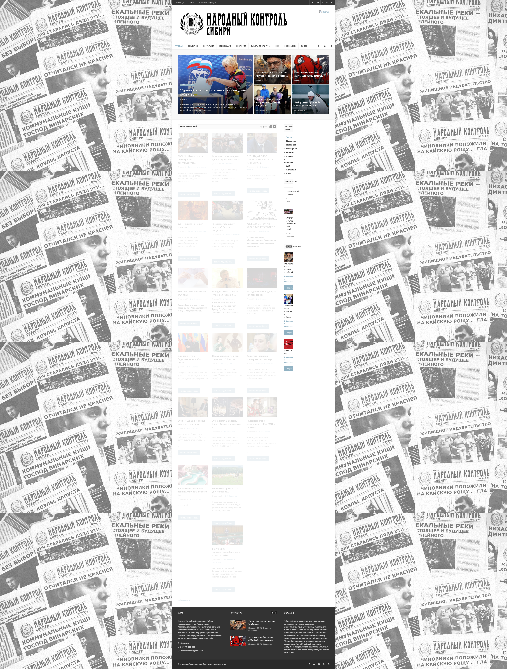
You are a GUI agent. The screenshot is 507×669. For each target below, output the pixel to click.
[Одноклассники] (319, 664)
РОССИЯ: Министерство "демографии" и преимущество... (191, 159)
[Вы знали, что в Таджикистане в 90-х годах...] (193, 342)
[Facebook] (312, 2)
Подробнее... (291, 288)
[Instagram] (327, 2)
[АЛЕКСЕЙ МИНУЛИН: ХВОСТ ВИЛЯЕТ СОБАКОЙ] (262, 210)
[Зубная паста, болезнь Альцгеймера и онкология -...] (227, 407)
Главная (289, 137)
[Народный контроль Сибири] (234, 24)
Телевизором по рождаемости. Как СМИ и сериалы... (261, 424)
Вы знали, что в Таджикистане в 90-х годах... (189, 359)
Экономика (289, 169)
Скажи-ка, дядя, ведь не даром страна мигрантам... (227, 158)
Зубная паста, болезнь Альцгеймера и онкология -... (226, 424)
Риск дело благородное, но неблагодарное (261, 293)
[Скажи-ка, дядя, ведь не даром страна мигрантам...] (227, 143)
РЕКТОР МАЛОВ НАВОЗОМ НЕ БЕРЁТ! (291, 224)
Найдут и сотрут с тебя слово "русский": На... (307, 104)
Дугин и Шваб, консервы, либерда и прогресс (191, 422)
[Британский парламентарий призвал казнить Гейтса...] (227, 535)
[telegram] (324, 11)
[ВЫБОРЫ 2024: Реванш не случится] (193, 278)
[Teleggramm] (332, 2)
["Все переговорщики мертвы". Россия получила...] (227, 210)
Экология (229, 299)
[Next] (274, 126)
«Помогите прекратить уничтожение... (225, 490)
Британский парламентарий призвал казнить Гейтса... (226, 552)
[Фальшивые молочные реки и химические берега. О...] (193, 475)
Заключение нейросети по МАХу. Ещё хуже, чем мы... (309, 74)
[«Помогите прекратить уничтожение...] (227, 475)
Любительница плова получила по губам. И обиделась (268, 102)
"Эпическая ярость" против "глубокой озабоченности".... (272, 74)
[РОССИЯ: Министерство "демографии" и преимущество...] (193, 143)
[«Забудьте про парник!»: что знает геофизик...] (227, 278)
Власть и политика (198, 167)
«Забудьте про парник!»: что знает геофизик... (225, 293)
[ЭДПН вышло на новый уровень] (193, 210)
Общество (229, 164)
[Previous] (270, 126)
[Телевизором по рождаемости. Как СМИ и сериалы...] (262, 407)
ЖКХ (288, 166)
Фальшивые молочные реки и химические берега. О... (192, 492)
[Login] (325, 46)
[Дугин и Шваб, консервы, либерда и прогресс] (193, 407)
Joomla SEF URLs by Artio (184, 600)
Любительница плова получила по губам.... (291, 311)
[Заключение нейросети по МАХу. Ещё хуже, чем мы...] (238, 641)
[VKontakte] (318, 2)
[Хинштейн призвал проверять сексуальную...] (262, 342)
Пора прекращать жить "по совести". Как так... (225, 357)
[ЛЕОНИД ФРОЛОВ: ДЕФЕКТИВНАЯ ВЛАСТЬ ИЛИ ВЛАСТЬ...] (262, 143)
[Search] (318, 46)
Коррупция (289, 145)
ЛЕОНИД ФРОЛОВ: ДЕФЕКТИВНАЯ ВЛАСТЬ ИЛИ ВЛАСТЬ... (260, 159)
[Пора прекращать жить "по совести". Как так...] (227, 342)
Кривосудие (289, 148)
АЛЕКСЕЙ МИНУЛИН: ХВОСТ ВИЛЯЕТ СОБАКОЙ (261, 225)
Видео (288, 173)
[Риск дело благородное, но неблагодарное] (262, 278)
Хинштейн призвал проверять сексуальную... (261, 357)
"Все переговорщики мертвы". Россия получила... (223, 227)
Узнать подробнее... (189, 194)
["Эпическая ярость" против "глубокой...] (238, 625)
